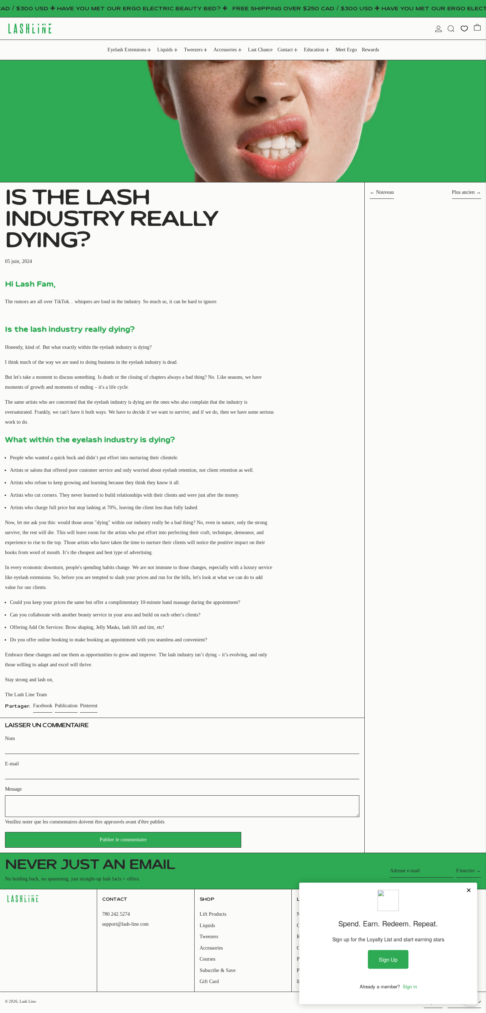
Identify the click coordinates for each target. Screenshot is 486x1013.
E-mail (12, 763)
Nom (10, 738)
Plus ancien (463, 192)
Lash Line (28, 1001)
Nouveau (385, 192)
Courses (207, 959)
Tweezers (209, 936)
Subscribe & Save (218, 970)
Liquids (207, 925)
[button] (451, 28)
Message (13, 789)
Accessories (211, 948)
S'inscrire (465, 870)
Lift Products (213, 914)
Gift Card (209, 981)
